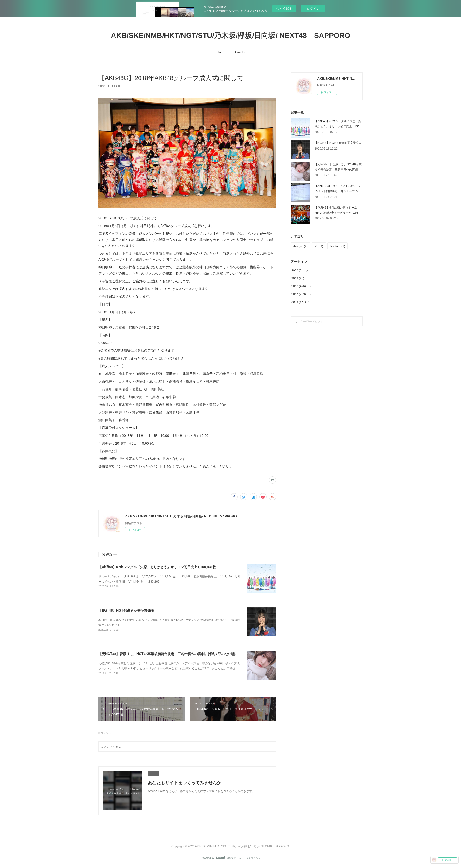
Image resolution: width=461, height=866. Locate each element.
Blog (220, 52)
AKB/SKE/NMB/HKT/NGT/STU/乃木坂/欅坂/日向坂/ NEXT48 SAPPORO (230, 35)
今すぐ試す (284, 8)
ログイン (313, 8)
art (318, 246)
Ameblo (240, 52)
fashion (337, 246)
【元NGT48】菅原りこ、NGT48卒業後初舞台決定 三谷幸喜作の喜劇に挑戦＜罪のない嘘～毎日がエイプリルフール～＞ (190, 653)
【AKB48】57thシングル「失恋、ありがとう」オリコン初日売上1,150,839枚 (157, 566)
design (300, 246)
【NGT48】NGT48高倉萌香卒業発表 (126, 610)
